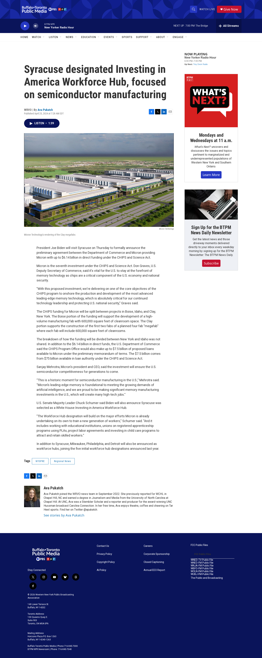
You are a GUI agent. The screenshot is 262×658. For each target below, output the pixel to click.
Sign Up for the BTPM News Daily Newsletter (211, 230)
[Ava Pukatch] (32, 496)
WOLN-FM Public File (202, 571)
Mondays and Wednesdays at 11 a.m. (211, 137)
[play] (25, 26)
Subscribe (211, 263)
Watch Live (207, 9)
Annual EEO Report (154, 570)
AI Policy (101, 570)
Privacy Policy (104, 554)
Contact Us (103, 546)
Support (142, 37)
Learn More (211, 175)
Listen (53, 37)
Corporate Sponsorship (157, 554)
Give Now (231, 9)
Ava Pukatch (45, 110)
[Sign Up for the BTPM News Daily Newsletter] (211, 205)
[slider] (41, 26)
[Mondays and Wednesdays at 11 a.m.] (211, 100)
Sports (127, 37)
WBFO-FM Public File (202, 568)
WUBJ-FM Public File (202, 574)
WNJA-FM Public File (202, 565)
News (69, 37)
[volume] (36, 26)
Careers (148, 546)
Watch (36, 37)
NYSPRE (40, 461)
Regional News (62, 461)
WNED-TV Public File (202, 560)
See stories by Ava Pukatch (64, 515)
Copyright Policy (106, 562)
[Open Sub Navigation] (43, 37)
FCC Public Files (199, 545)
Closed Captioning (154, 562)
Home (24, 37)
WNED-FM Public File (202, 562)
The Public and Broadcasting (207, 578)
